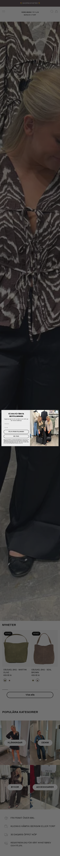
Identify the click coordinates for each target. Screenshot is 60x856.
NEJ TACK (16, 436)
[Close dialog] (57, 411)
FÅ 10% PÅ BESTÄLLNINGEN (16, 431)
